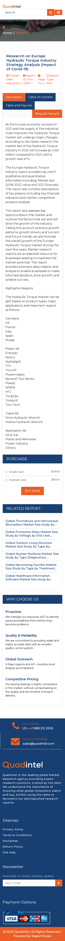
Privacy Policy (13, 829)
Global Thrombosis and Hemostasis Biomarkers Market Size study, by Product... (31, 522)
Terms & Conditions (17, 835)
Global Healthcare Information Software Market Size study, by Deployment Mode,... (28, 577)
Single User (16, 471)
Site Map (9, 852)
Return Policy (13, 846)
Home (7, 33)
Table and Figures (19, 105)
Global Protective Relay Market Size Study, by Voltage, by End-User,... (31, 533)
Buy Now (32, 491)
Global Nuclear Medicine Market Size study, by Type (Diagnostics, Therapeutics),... (32, 555)
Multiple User (18, 480)
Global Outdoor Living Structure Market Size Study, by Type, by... (28, 544)
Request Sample (47, 113)
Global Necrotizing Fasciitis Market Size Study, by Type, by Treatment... (31, 566)
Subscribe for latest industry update (28, 876)
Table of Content (40, 97)
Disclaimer (10, 840)
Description (14, 97)
